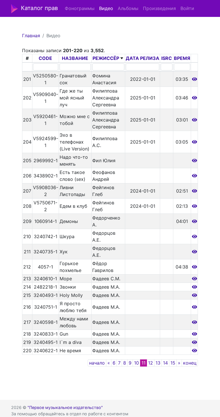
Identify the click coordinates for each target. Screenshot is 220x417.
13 (158, 363)
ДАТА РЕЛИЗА (142, 58)
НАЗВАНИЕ (75, 58)
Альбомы (128, 8)
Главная (31, 35)
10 (136, 363)
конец (190, 363)
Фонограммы (80, 8)
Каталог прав (39, 8)
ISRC (166, 58)
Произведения (159, 8)
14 (165, 363)
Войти (187, 8)
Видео (106, 8)
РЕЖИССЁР (106, 58)
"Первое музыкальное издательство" (65, 407)
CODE (45, 58)
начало (97, 363)
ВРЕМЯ (182, 58)
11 (144, 363)
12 (150, 363)
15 (172, 363)
